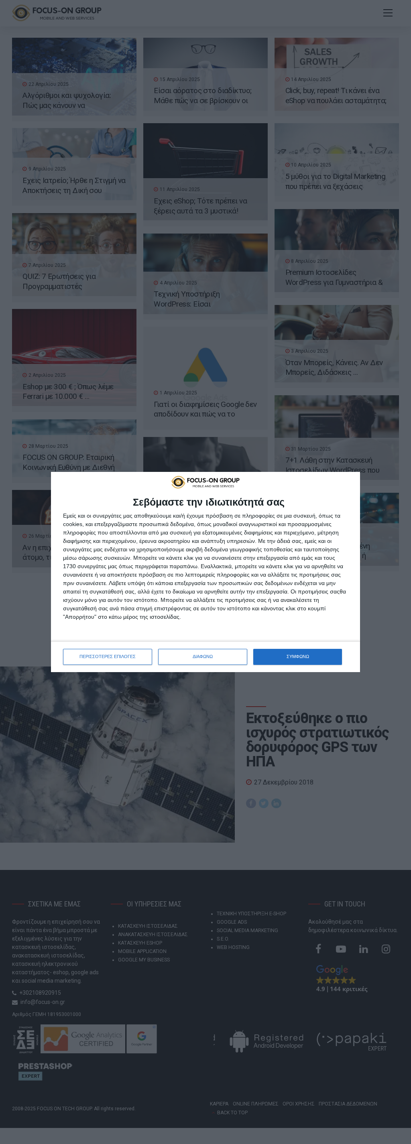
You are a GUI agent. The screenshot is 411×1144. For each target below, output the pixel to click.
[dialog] (205, 572)
